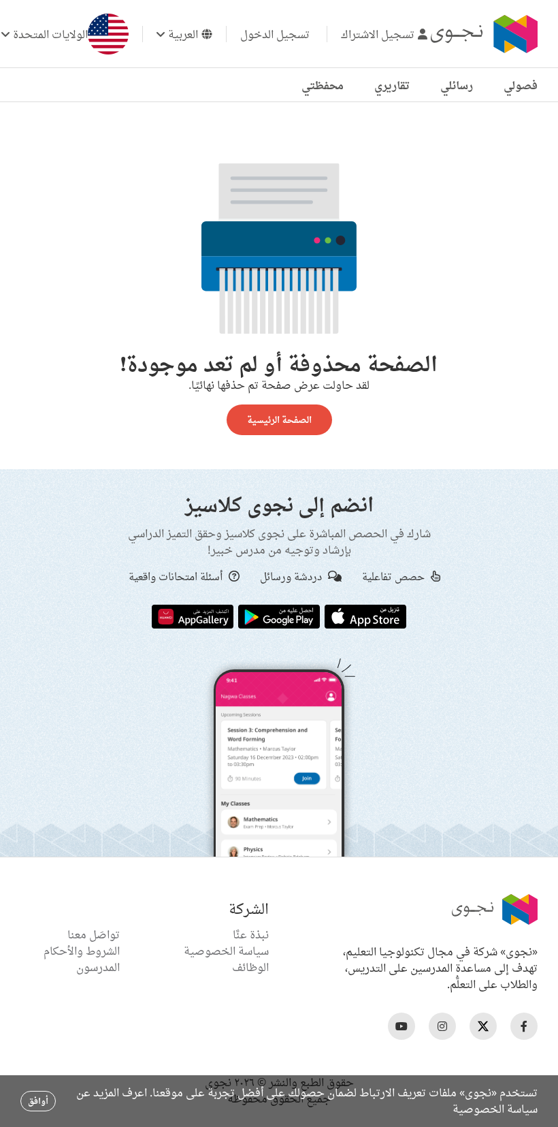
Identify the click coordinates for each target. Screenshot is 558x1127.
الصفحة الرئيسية (279, 419)
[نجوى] (482, 34)
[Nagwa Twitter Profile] (483, 1026)
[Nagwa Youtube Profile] (401, 1026)
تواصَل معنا (93, 934)
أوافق (38, 1101)
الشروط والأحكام (82, 950)
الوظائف (250, 966)
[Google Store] (279, 615)
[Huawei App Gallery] (192, 615)
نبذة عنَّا (251, 934)
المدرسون (98, 966)
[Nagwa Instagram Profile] (442, 1026)
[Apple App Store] (365, 615)
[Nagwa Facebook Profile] (524, 1026)
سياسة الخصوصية (226, 950)
